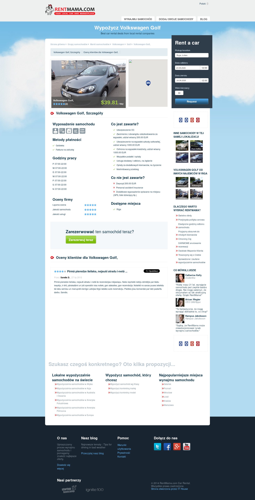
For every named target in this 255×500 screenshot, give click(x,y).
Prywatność (123, 452)
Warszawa (169, 404)
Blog (203, 19)
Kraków (167, 400)
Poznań (167, 388)
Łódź (166, 396)
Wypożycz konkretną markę (123, 388)
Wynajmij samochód (138, 19)
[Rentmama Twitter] (157, 446)
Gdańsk (167, 383)
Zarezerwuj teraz (81, 240)
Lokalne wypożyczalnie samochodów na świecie (72, 377)
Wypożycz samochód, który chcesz (128, 377)
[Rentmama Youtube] (186, 446)
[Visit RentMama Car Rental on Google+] (177, 446)
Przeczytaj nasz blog (92, 453)
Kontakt (121, 456)
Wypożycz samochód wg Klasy (124, 383)
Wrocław (168, 392)
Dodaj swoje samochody (176, 19)
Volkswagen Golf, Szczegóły (66, 52)
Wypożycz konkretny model (123, 392)
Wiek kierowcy (182, 87)
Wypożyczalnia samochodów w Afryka (75, 383)
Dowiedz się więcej (63, 466)
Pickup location (182, 50)
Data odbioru (181, 62)
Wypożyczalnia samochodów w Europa (75, 414)
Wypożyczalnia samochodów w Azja (74, 388)
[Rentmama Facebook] (167, 446)
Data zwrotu (181, 75)
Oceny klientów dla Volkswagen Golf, (100, 52)
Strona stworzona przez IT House (169, 488)
